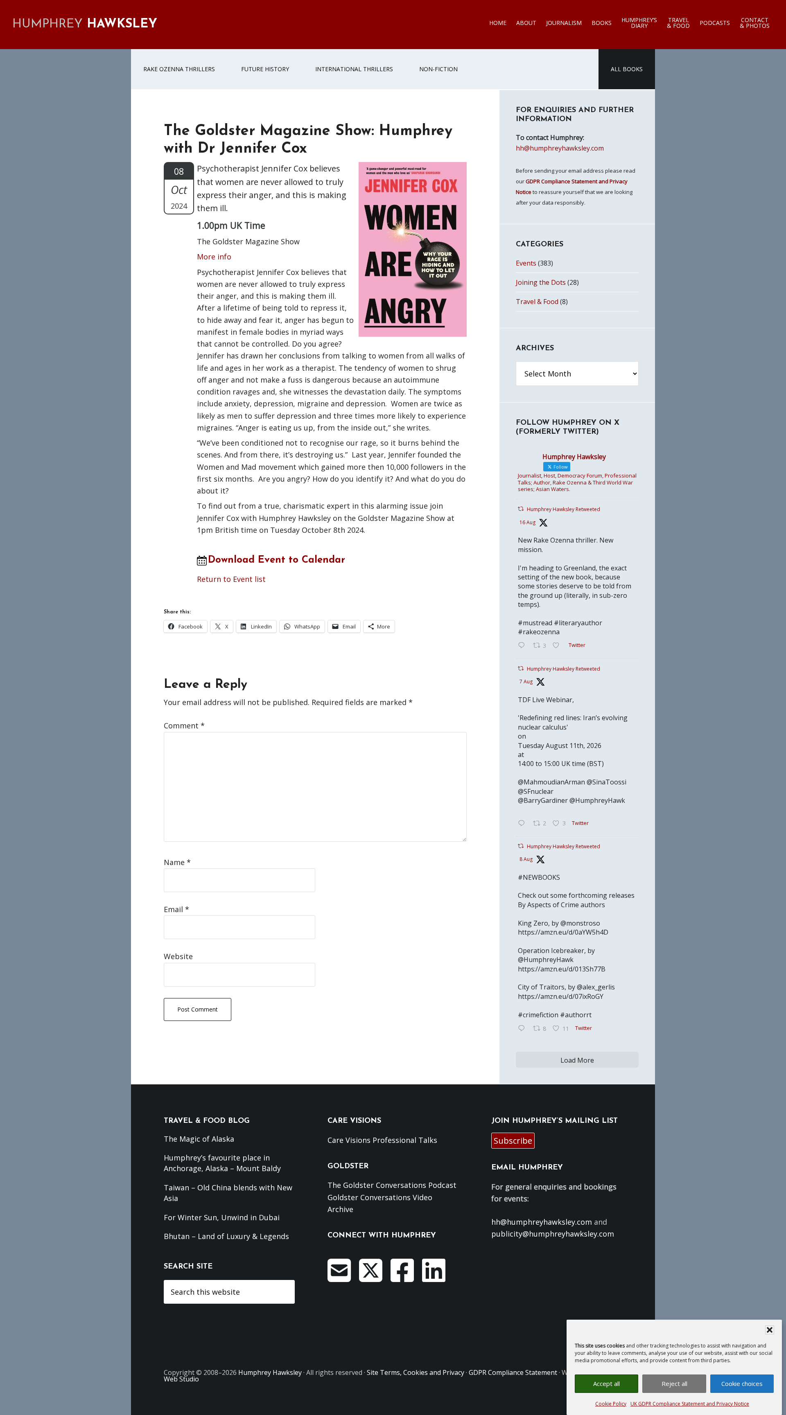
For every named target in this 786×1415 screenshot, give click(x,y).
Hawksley (84, 24)
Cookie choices (742, 1383)
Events (526, 263)
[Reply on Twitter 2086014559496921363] (523, 1029)
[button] (770, 1330)
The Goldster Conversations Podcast (392, 1185)
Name (177, 862)
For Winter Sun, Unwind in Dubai (222, 1217)
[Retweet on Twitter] (521, 509)
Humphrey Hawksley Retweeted (563, 509)
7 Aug (526, 681)
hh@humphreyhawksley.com (560, 148)
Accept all (606, 1383)
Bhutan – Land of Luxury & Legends (226, 1236)
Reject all (674, 1383)
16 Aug (527, 522)
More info (214, 256)
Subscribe (513, 1140)
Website (178, 956)
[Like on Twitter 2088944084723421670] (558, 646)
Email (176, 909)
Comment (184, 725)
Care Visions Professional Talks (382, 1140)
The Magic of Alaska (199, 1139)
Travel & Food (537, 301)
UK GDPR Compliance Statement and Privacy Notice (689, 1403)
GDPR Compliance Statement (513, 1372)
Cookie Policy (610, 1403)
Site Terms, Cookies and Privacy (415, 1372)
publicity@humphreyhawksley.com (552, 1234)
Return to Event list (231, 579)
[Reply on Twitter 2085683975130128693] (523, 824)
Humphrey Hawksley (270, 1372)
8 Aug (526, 859)
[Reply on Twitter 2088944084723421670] (523, 646)
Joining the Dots (541, 282)
